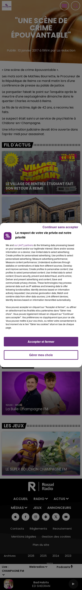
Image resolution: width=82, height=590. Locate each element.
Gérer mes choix (41, 355)
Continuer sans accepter (60, 227)
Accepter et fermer (41, 341)
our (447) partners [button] (23, 245)
